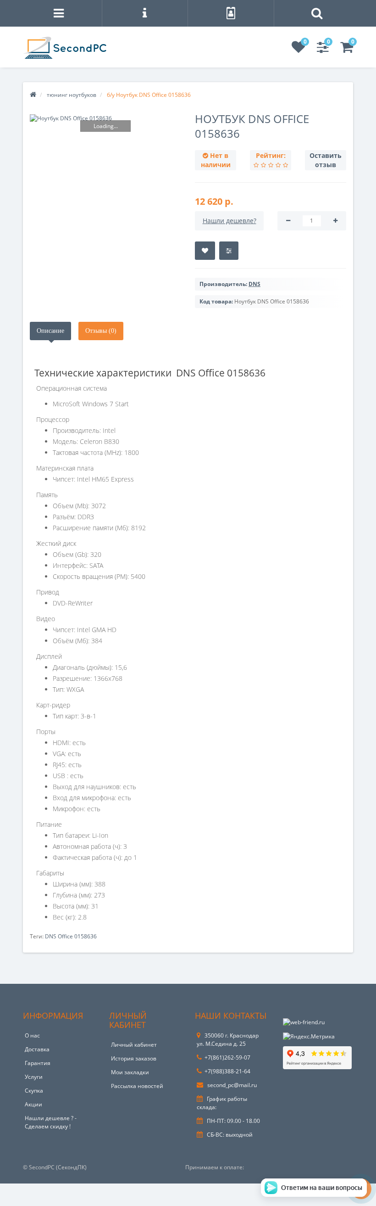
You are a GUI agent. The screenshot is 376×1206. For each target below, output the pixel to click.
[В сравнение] (228, 250)
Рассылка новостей (137, 1086)
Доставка (37, 1049)
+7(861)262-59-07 (227, 1057)
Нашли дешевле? (229, 220)
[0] (298, 50)
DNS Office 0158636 (71, 936)
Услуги (34, 1077)
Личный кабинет (134, 1045)
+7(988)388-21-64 (227, 1071)
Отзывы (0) (100, 330)
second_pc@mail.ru (231, 1085)
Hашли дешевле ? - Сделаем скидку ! (51, 1122)
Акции (33, 1104)
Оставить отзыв (326, 160)
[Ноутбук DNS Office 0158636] (105, 118)
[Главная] (33, 95)
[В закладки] (205, 250)
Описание (50, 330)
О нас (32, 1035)
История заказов (133, 1058)
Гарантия (37, 1063)
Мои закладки (130, 1072)
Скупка (34, 1090)
